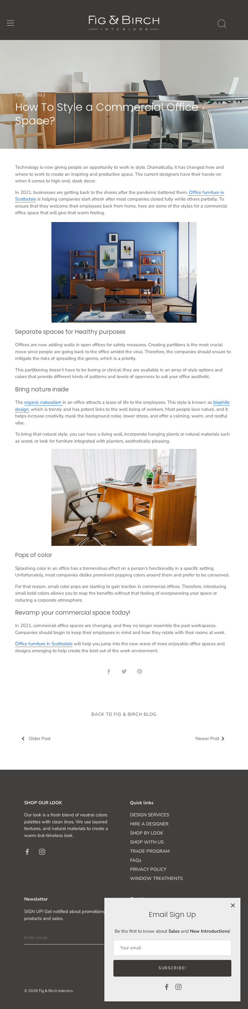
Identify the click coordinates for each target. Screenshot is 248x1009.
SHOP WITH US (147, 842)
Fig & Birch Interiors (56, 991)
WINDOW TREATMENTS (156, 878)
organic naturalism (43, 402)
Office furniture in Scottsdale (44, 644)
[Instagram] (178, 987)
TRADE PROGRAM (150, 851)
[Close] (233, 905)
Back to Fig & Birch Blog (124, 714)
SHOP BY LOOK (146, 833)
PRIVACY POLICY (148, 869)
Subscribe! (172, 968)
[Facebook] (167, 987)
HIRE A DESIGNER (149, 824)
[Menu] (10, 23)
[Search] (221, 24)
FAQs (135, 860)
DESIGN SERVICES (149, 815)
